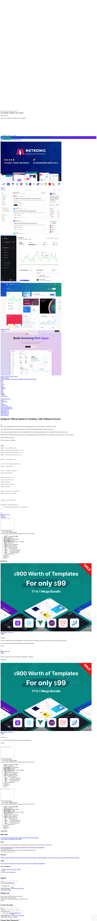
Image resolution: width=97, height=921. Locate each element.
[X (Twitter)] (5, 389)
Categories (12, 112)
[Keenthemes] (11, 139)
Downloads (11, 837)
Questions (6, 112)
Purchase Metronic (30, 837)
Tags (17, 112)
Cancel (10, 532)
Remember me (5, 886)
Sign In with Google (19, 888)
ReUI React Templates (73, 857)
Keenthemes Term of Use (14, 913)
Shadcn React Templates (17, 379)
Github (4, 869)
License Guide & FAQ (19, 837)
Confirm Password (5, 911)
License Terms (17, 863)
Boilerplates (26, 379)
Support (11, 863)
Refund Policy (41, 863)
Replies (21, 112)
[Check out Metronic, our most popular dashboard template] (2, 389)
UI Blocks (23, 847)
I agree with (5, 913)
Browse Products (5, 377)
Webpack (3, 515)
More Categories (5, 415)
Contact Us (6, 863)
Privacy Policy (24, 863)
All (1, 112)
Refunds (37, 837)
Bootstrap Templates (6, 379)
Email (2, 881)
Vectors (31, 379)
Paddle (12, 872)
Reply (2, 633)
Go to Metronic (4, 837)
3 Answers (3, 517)
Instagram (13, 869)
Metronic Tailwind (5, 857)
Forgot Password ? (10, 883)
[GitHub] (4, 389)
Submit (15, 532)
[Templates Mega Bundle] (15, 839)
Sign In (2, 394)
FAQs (2, 863)
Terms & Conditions (33, 863)
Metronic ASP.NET (14, 857)
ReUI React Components (62, 857)
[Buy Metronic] (4, 839)
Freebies (35, 379)
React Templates (30, 847)
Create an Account (6, 890)
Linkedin (8, 869)
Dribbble (18, 869)
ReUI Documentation (39, 847)
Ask (4, 396)
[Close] (1, 875)
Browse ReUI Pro (5, 138)
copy (2, 445)
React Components (15, 847)
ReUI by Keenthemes (6, 847)
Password (3, 883)
